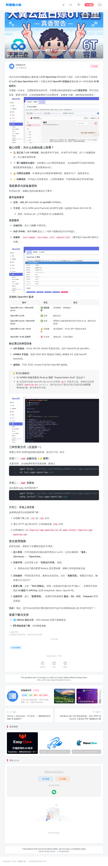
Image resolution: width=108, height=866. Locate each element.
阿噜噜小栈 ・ (22, 861)
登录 (47, 778)
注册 (64, 778)
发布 (90, 5)
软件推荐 (18, 55)
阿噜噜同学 (21, 64)
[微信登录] (54, 792)
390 (25, 695)
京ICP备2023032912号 (37, 861)
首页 (10, 55)
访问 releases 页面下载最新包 (51, 619)
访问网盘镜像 (39, 625)
